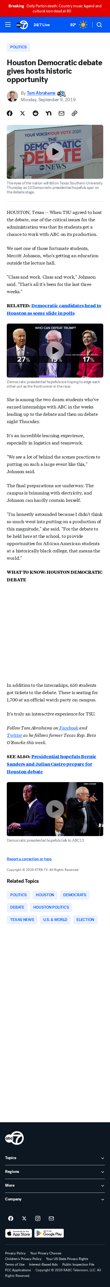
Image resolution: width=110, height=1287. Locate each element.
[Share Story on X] (22, 113)
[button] (8, 24)
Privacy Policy (15, 1253)
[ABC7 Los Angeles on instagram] (37, 1218)
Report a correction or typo (29, 859)
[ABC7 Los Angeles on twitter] (24, 1218)
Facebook (68, 727)
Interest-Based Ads (43, 1264)
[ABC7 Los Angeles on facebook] (10, 1218)
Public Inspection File (78, 1264)
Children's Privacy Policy (23, 1259)
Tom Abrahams (41, 93)
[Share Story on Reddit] (35, 113)
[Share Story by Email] (61, 113)
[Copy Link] (74, 113)
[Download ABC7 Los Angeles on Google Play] (49, 1233)
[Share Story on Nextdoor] (48, 113)
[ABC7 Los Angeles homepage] (22, 24)
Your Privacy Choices (45, 1253)
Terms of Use (15, 1264)
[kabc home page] (14, 1138)
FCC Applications (18, 1270)
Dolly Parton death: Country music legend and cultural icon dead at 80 (54, 8)
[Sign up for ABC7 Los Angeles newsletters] (51, 1218)
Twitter (14, 734)
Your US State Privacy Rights (67, 1259)
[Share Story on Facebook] (9, 113)
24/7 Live (42, 25)
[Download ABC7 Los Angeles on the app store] (18, 1233)
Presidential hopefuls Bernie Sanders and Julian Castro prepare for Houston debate (51, 764)
